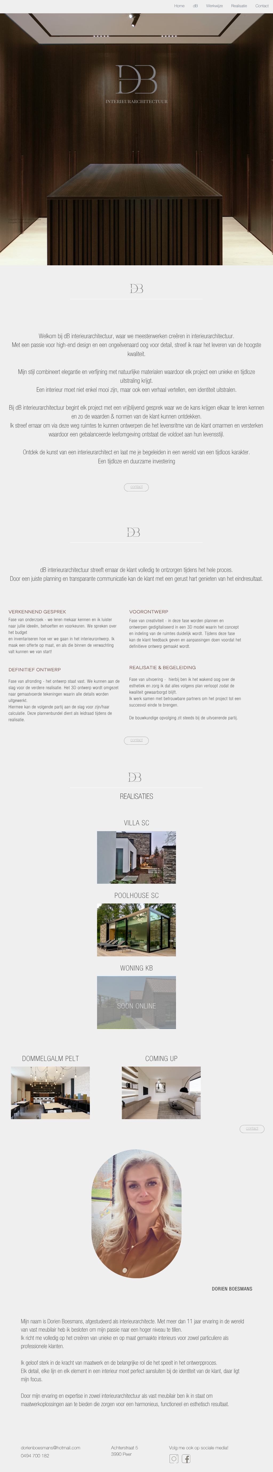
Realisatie (239, 7)
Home (179, 7)
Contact (262, 7)
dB (195, 7)
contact (136, 487)
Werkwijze (214, 7)
